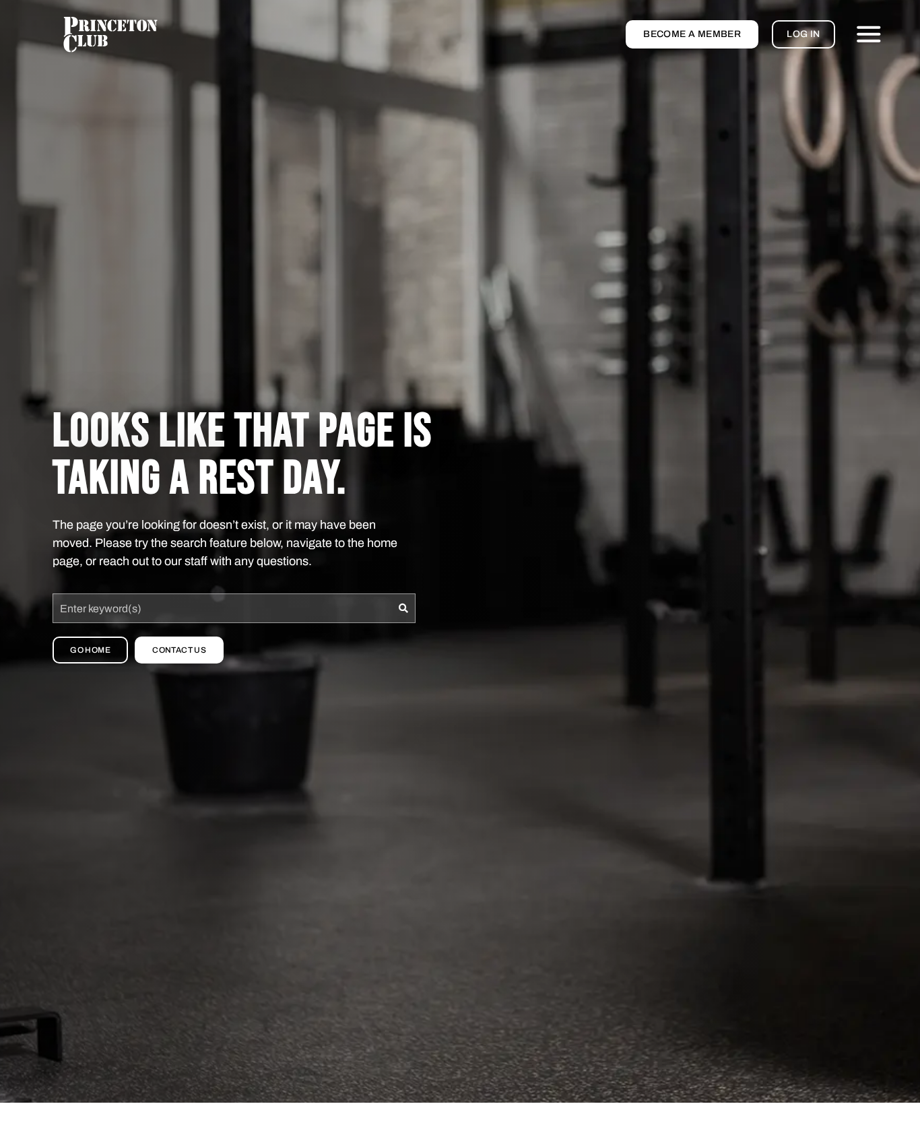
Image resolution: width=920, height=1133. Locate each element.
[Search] (404, 608)
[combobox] (222, 608)
